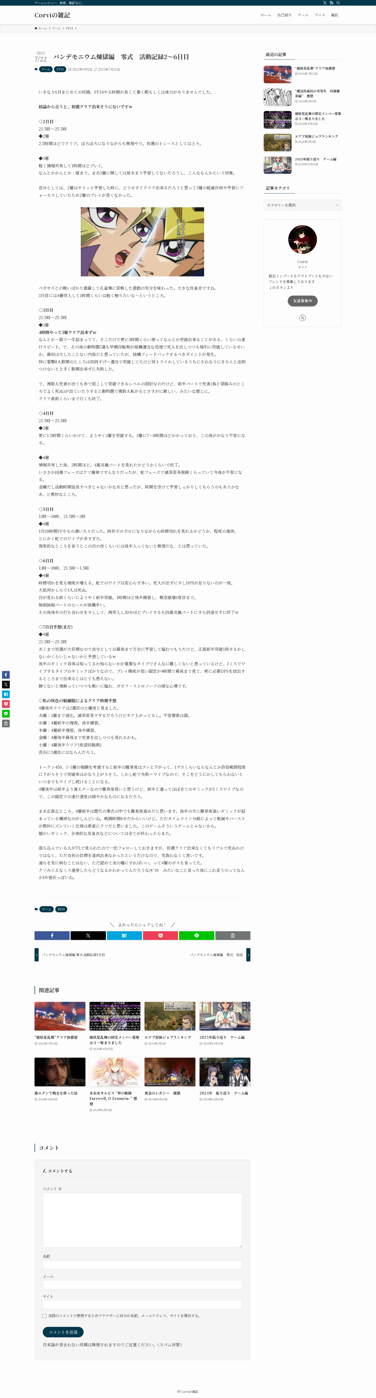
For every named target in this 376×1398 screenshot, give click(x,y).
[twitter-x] (325, 3)
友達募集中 (302, 300)
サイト (48, 1296)
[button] (52, 935)
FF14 (60, 69)
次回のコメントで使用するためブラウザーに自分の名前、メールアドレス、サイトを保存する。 (125, 1315)
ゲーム (46, 69)
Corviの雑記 (52, 15)
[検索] (338, 3)
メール (48, 1276)
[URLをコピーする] (232, 935)
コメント (52, 1188)
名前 (46, 1256)
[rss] (331, 3)
